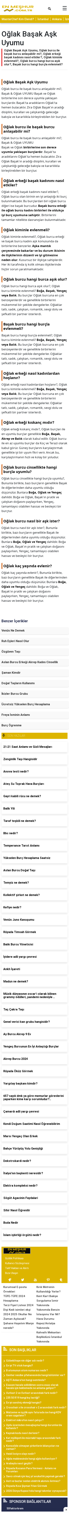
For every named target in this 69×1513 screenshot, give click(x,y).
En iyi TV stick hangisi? (19, 1365)
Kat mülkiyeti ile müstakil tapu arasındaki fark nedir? (33, 1440)
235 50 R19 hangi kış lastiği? (23, 1397)
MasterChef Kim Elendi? (18, 19)
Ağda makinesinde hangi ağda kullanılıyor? (31, 1458)
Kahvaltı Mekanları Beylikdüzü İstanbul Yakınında (49, 1337)
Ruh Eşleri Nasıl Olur (15, 641)
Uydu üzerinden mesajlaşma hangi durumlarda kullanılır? (34, 1427)
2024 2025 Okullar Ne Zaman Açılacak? (17, 1316)
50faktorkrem (15, 1508)
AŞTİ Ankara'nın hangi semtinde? (26, 1380)
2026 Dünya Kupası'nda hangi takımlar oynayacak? (36, 1490)
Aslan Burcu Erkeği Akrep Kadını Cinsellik (29, 662)
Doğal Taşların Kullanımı (18, 683)
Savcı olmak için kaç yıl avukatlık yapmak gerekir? (35, 1476)
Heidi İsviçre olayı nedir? (21, 1453)
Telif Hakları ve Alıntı (17, 1268)
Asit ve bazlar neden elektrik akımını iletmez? (33, 1481)
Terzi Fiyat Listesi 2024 (18, 1305)
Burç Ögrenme (11, 725)
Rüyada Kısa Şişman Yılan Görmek (26, 1485)
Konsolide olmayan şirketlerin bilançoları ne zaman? (32, 1447)
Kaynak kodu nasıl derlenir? (22, 1433)
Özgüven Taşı (10, 651)
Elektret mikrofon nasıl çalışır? (25, 1420)
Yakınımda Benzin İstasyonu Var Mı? (48, 1312)
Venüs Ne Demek (13, 630)
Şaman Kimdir (11, 672)
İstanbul (43, 19)
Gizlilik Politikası (14, 1258)
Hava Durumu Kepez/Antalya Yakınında (45, 1323)
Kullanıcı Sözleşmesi (17, 1263)
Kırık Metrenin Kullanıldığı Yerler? (48, 1289)
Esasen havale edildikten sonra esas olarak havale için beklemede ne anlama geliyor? (32, 1386)
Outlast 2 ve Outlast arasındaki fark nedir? (31, 1392)
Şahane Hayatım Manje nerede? (18, 1326)
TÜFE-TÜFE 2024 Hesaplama (14, 1298)
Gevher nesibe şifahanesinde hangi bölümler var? (35, 1375)
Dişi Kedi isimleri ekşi (17, 1309)
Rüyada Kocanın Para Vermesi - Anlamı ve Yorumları (31, 1470)
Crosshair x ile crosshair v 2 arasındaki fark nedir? (36, 1407)
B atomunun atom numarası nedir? (27, 1370)
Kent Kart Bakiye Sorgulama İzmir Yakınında (47, 1300)
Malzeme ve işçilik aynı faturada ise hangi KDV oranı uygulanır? (33, 1414)
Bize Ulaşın (11, 1273)
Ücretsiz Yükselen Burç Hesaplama (25, 704)
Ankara (57, 19)
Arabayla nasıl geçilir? (19, 1463)
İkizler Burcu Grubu (14, 693)
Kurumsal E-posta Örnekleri (15, 1289)
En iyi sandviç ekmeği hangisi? (23, 1402)
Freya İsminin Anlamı (15, 715)
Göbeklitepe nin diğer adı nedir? (25, 1360)
